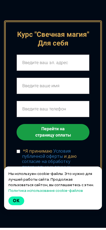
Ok (16, 201)
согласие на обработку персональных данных (46, 164)
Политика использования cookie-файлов (45, 190)
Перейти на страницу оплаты (53, 132)
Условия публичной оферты (46, 153)
